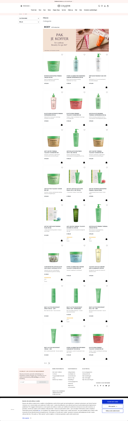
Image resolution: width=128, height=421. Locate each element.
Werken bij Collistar (57, 379)
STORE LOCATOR (56, 394)
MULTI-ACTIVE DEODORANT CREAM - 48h (52, 348)
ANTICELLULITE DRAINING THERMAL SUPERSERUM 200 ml (97, 114)
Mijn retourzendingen (87, 379)
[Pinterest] (100, 386)
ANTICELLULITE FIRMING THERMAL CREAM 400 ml (98, 227)
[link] (105, 6)
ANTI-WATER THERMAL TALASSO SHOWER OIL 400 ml (76, 227)
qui (39, 410)
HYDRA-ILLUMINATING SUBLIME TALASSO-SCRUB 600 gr (75, 267)
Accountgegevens (87, 372)
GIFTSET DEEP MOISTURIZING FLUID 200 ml (52, 227)
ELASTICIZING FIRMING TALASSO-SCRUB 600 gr (74, 114)
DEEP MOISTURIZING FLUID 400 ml (97, 76)
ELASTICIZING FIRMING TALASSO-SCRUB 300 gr (96, 348)
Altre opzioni (25, 418)
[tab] (29, 18)
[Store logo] (64, 6)
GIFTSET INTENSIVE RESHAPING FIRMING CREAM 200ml (98, 189)
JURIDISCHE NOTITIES (57, 392)
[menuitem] (34, 10)
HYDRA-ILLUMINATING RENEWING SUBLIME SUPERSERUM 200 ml (76, 76)
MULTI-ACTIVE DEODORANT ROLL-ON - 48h (97, 307)
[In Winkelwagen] (62, 87)
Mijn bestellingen (86, 376)
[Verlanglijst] (102, 6)
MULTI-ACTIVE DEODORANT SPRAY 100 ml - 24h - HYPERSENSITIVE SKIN (52, 308)
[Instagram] (103, 386)
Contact (54, 374)
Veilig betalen (71, 372)
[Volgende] (49, 363)
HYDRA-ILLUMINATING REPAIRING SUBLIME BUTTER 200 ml (76, 348)
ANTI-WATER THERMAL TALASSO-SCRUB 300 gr (96, 151)
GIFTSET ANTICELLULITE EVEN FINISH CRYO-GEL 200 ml (75, 189)
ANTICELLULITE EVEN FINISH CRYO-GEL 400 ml (74, 151)
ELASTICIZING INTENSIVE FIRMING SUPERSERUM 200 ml (53, 114)
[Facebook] (95, 386)
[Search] (99, 6)
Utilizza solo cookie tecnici (113, 410)
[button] (25, 6)
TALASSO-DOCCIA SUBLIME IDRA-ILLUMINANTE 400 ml (97, 267)
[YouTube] (106, 386)
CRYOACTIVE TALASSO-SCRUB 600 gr (53, 189)
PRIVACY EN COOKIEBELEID (58, 391)
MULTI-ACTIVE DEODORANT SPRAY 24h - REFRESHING (74, 307)
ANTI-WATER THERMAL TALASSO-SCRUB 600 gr (51, 151)
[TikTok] (109, 386)
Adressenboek (86, 374)
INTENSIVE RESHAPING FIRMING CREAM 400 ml (53, 76)
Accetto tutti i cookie (112, 401)
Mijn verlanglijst (86, 378)
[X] (98, 386)
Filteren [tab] (45, 18)
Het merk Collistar (57, 372)
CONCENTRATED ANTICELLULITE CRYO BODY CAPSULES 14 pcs (53, 267)
